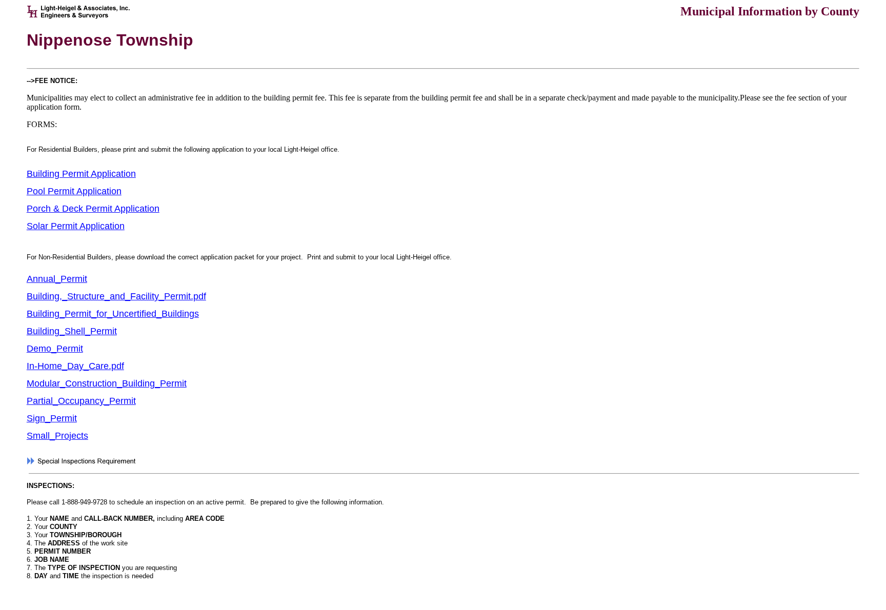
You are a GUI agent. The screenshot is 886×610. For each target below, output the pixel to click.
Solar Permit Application (76, 226)
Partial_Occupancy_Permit (81, 401)
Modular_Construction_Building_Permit (107, 383)
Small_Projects (57, 436)
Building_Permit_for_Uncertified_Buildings (113, 314)
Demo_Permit (55, 348)
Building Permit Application (81, 174)
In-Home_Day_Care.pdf (75, 366)
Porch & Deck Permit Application (93, 209)
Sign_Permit (52, 418)
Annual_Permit (57, 279)
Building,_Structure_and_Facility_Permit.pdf (116, 296)
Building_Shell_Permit (72, 331)
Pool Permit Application (74, 191)
